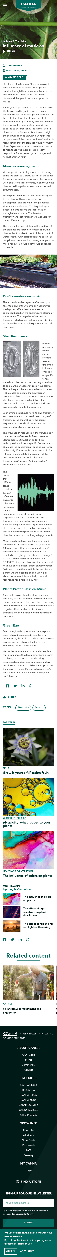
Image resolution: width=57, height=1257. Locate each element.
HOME (10, 1034)
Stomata (23, 707)
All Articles (28, 1130)
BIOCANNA (28, 1090)
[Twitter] (15, 686)
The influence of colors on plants (27, 876)
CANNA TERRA (28, 1095)
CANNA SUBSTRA (28, 1105)
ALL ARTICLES (29, 1034)
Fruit (6, 768)
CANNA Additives (28, 1110)
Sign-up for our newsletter (28, 1193)
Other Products (28, 1115)
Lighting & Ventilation (18, 871)
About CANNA (28, 1048)
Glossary (28, 1155)
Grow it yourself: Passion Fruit (26, 773)
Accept (10, 1251)
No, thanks (27, 1251)
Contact (28, 1070)
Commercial (28, 1065)
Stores (28, 1060)
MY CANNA (28, 1163)
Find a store (31, 1182)
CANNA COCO (28, 1085)
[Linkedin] (23, 686)
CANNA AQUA (28, 1100)
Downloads (28, 1145)
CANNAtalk (28, 1055)
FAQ (28, 1150)
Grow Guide (28, 1140)
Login (28, 1171)
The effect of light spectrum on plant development (34, 912)
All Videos (28, 1135)
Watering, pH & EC (14, 818)
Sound (39, 707)
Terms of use (25, 1244)
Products (29, 1078)
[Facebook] (7, 686)
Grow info (28, 1123)
